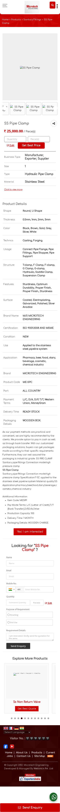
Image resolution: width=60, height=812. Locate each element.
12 (48, 718)
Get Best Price (31, 145)
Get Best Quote (27, 708)
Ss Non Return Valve (26, 701)
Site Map (39, 756)
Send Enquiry (32, 807)
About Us (22, 752)
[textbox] (39, 139)
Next (55, 108)
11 (45, 718)
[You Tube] (12, 746)
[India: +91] (11, 589)
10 (41, 718)
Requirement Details (16, 630)
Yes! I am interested (30, 531)
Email (8, 570)
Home (5, 19)
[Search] (52, 5)
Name (9, 557)
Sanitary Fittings (32, 19)
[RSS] (50, 756)
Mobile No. (11, 583)
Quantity (10, 596)
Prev (4, 108)
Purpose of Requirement (18, 609)
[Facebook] (6, 746)
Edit (11, 145)
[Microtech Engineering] (32, 7)
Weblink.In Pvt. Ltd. (44, 768)
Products (16, 19)
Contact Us (23, 756)
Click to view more (13, 190)
